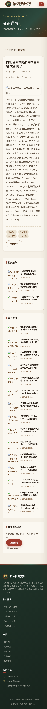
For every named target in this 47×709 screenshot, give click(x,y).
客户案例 (8, 647)
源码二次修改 (9, 621)
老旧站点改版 (9, 616)
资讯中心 (12, 50)
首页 (4, 50)
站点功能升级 (9, 626)
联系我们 (8, 661)
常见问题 (23, 704)
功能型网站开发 (10, 612)
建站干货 (23, 236)
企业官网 (23, 232)
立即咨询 (14, 543)
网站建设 (11, 232)
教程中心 (8, 652)
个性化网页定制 (10, 607)
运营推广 (11, 236)
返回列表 (14, 244)
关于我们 (14, 704)
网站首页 (8, 642)
